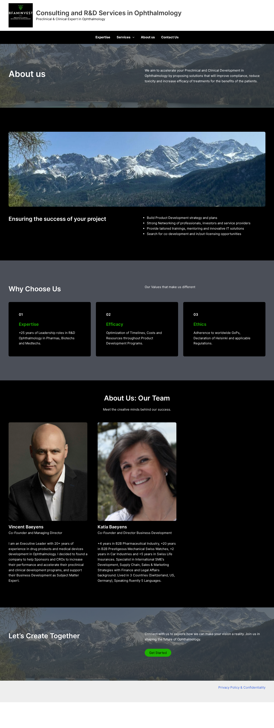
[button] (132, 37)
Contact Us (170, 37)
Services (123, 37)
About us (148, 37)
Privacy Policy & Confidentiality (241, 687)
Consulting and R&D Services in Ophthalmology (109, 13)
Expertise (102, 37)
